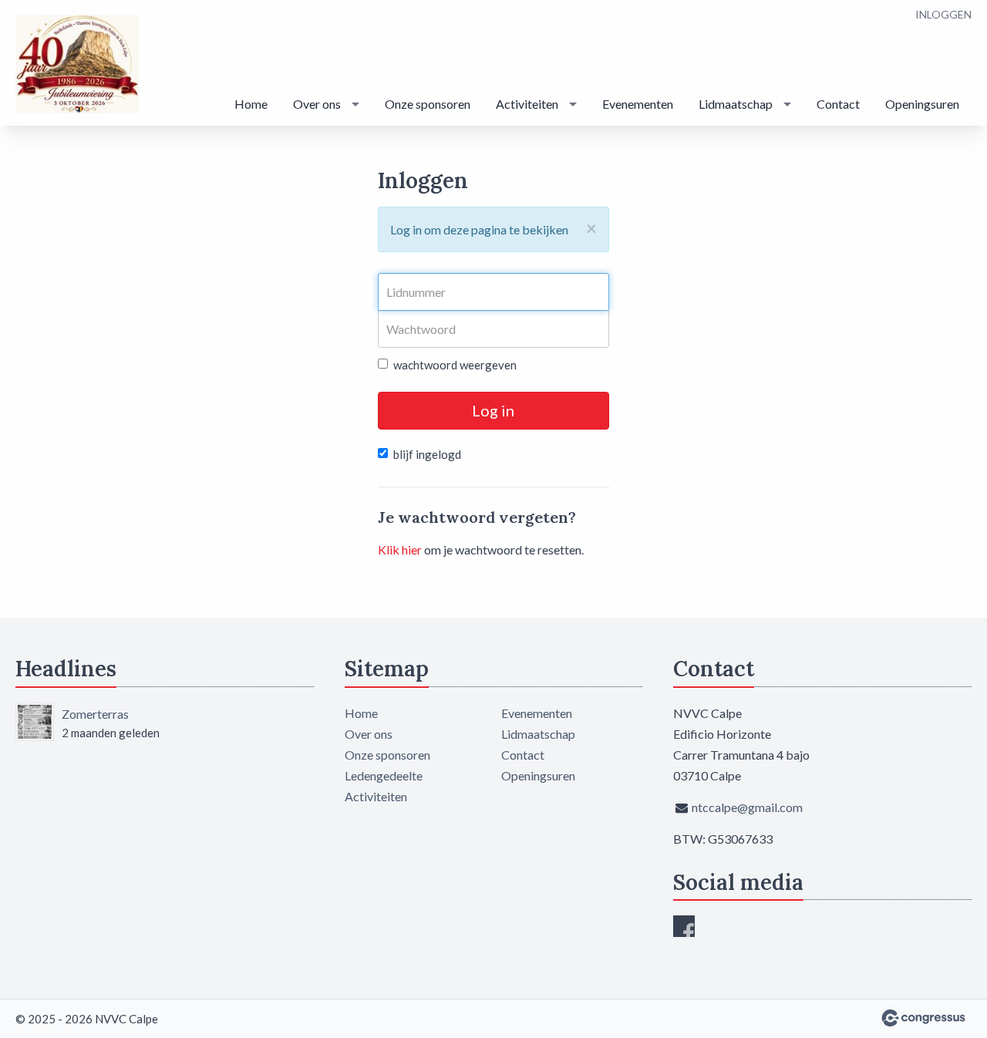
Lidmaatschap (736, 103)
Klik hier (400, 549)
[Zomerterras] (34, 722)
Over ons (317, 103)
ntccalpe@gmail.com (747, 807)
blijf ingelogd (427, 454)
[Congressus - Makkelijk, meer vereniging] (923, 1017)
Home (251, 103)
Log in (493, 410)
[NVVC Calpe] (77, 64)
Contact (838, 103)
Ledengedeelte (384, 775)
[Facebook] (684, 926)
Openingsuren (922, 103)
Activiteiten (527, 103)
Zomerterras (95, 713)
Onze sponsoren (427, 103)
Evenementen (637, 103)
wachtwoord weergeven (455, 365)
